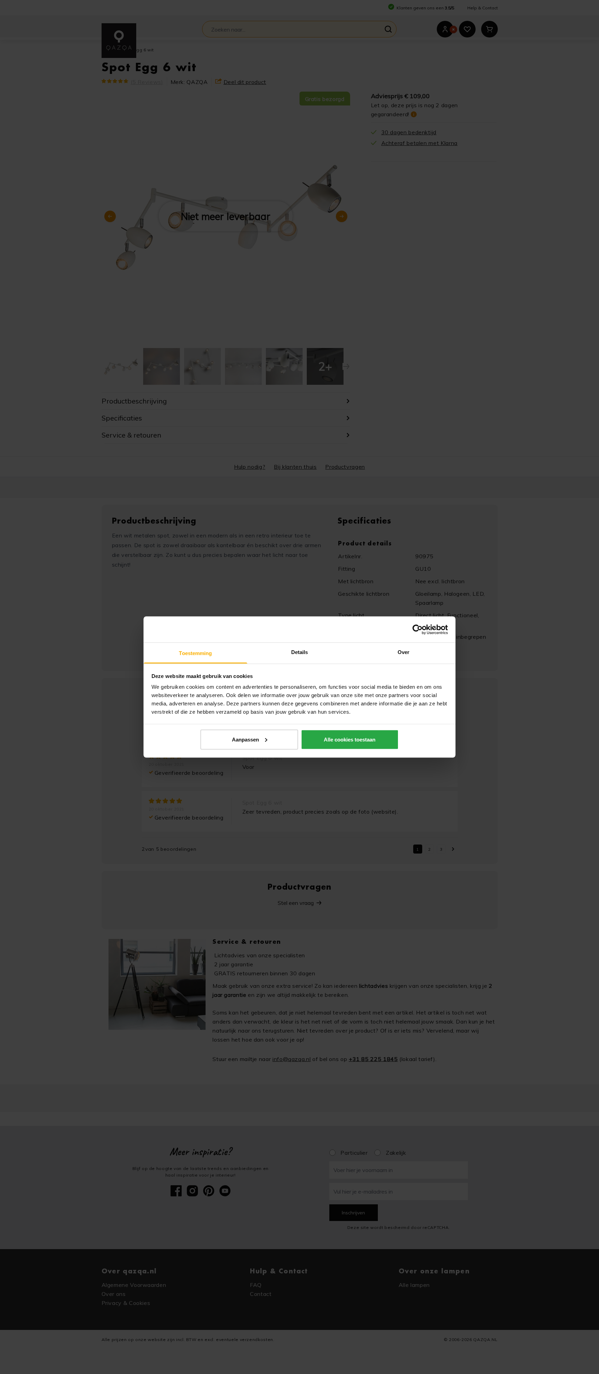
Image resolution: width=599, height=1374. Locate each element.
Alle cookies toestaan (349, 739)
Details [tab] (299, 652)
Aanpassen (245, 739)
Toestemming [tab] (195, 653)
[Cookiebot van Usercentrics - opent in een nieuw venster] (417, 629)
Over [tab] (403, 652)
